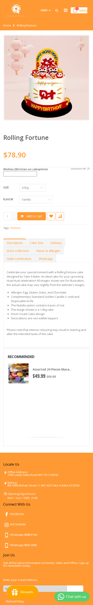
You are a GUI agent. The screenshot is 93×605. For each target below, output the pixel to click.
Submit (75, 588)
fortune (16, 228)
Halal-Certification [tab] (19, 259)
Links (44, 10)
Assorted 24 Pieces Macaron (54, 369)
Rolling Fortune (26, 137)
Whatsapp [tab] (46, 259)
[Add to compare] (60, 216)
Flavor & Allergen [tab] (48, 251)
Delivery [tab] (56, 243)
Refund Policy (15, 601)
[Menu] (65, 10)
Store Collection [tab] (18, 251)
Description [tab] (15, 243)
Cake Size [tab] (36, 243)
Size (6, 187)
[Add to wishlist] (51, 216)
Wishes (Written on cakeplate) (25, 169)
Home (7, 25)
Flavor (8, 199)
